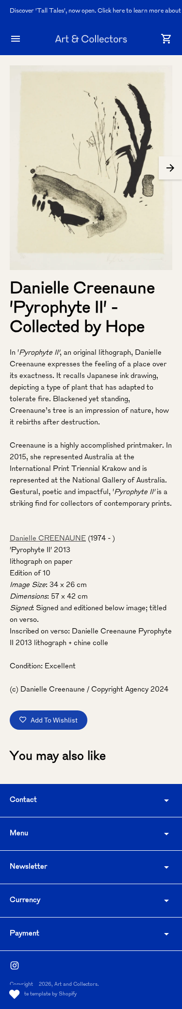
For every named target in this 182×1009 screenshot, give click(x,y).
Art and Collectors (76, 984)
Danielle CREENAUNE (48, 538)
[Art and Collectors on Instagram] (14, 965)
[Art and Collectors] (91, 38)
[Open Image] (91, 167)
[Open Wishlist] (14, 994)
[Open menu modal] (15, 38)
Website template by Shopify (43, 994)
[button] (170, 168)
